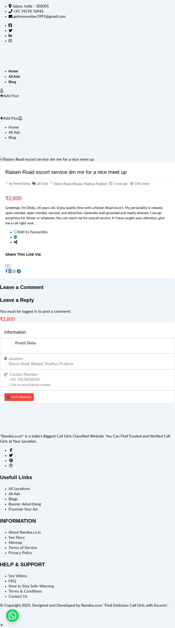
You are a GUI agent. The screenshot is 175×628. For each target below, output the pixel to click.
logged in (29, 312)
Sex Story (17, 538)
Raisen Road (62, 184)
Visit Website (21, 397)
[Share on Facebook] (6, 271)
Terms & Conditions (25, 591)
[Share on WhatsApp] (14, 271)
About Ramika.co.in (25, 532)
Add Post (11, 96)
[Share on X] (10, 271)
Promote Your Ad (23, 509)
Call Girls (41, 183)
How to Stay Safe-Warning (31, 586)
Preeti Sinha (25, 343)
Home (13, 71)
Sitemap (15, 543)
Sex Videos (18, 576)
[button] (12, 615)
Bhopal (77, 184)
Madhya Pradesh (95, 184)
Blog (12, 82)
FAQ (12, 581)
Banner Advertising (25, 504)
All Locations (19, 489)
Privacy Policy (20, 553)
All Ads (14, 76)
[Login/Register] (1, 91)
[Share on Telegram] (19, 271)
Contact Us (18, 597)
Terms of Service (23, 548)
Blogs (13, 499)
